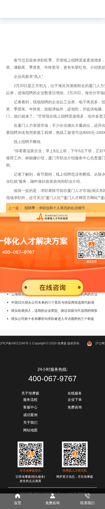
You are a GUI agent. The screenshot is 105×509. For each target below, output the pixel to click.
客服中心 (30, 407)
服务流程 (30, 400)
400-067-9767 (52, 378)
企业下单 (75, 400)
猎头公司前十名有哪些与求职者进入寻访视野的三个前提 (52, 319)
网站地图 (30, 430)
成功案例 (30, 415)
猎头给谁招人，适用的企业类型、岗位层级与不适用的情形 (54, 311)
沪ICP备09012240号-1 (15, 343)
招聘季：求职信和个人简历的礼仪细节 (54, 208)
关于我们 (30, 422)
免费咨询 (75, 407)
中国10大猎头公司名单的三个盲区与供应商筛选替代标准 (52, 302)
